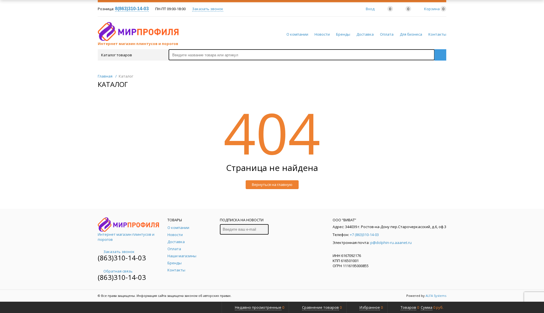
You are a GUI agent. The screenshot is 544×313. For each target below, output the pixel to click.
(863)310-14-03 (122, 257)
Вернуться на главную (272, 184)
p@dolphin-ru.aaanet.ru (391, 242)
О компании (297, 34)
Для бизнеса (411, 34)
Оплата (387, 34)
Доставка (365, 34)
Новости (322, 34)
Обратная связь (118, 271)
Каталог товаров (116, 54)
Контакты (437, 34)
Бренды (343, 34)
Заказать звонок (207, 8)
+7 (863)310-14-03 (364, 234)
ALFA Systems (436, 295)
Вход (370, 8)
